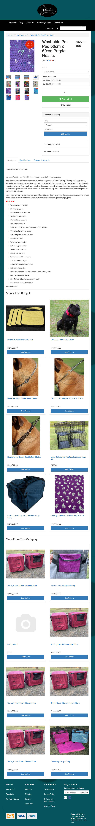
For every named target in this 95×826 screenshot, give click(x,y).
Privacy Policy (49, 794)
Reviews (37, 160)
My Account (10, 789)
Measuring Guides (44, 23)
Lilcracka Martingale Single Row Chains (67, 398)
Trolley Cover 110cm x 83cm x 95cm (22, 586)
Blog (21, 23)
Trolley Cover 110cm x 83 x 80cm (64, 644)
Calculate (66, 134)
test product (12, 644)
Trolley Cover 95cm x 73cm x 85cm (21, 703)
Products (12, 23)
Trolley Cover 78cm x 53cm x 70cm (65, 703)
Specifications (25, 160)
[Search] (83, 28)
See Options (25, 352)
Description (12, 160)
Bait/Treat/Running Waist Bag (63, 586)
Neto (72, 822)
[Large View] (8, 77)
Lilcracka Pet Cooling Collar (62, 340)
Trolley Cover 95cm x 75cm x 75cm (21, 762)
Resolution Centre (12, 799)
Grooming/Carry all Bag (60, 762)
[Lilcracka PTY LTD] (47, 10)
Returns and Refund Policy (49, 800)
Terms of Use (49, 789)
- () (50, 28)
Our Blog (28, 799)
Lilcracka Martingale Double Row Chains (24, 457)
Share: (45, 60)
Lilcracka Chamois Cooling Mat (20, 340)
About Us (30, 23)
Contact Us (58, 23)
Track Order (10, 794)
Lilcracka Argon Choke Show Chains (22, 398)
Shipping (28, 794)
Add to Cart (66, 99)
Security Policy (49, 806)
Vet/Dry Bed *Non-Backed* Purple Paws (67, 516)
